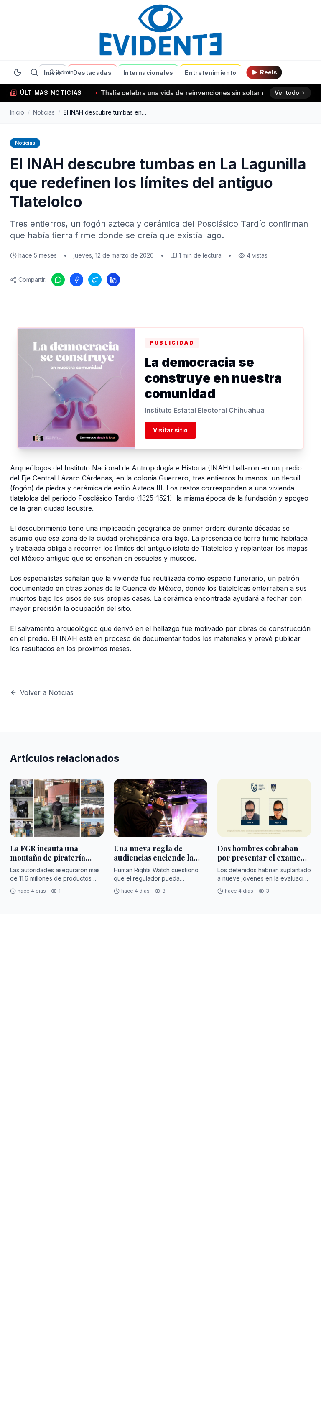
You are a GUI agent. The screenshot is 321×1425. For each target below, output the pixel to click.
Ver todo (287, 92)
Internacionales (148, 72)
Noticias (44, 112)
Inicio (52, 72)
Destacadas (92, 72)
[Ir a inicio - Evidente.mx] (160, 30)
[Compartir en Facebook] (76, 279)
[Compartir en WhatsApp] (58, 279)
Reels (268, 72)
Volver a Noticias (47, 692)
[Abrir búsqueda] (34, 72)
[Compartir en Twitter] (95, 279)
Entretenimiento (210, 72)
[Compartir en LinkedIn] (113, 279)
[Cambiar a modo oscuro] (17, 72)
